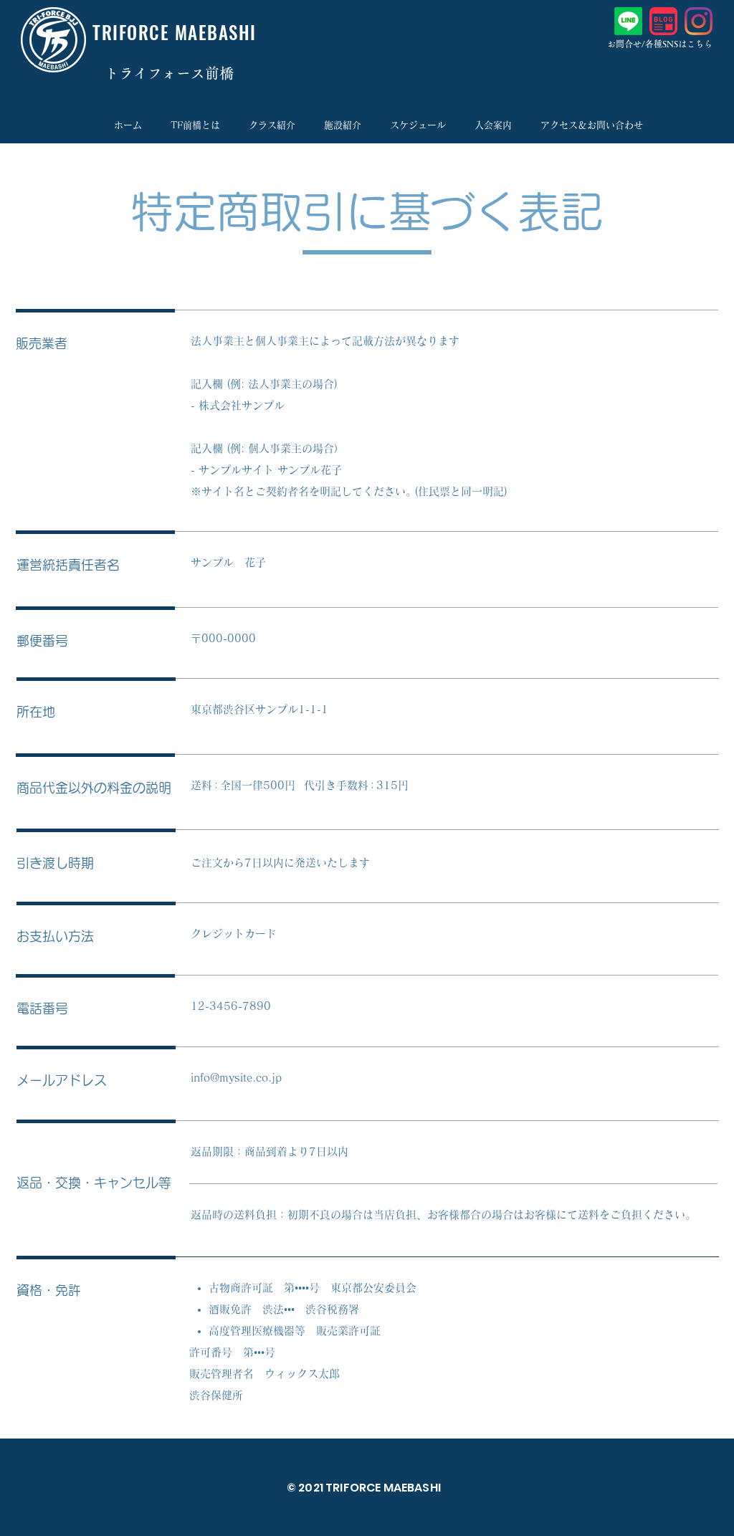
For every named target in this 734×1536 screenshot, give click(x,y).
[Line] (628, 21)
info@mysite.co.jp (236, 1077)
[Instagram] (698, 21)
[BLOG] (663, 21)
